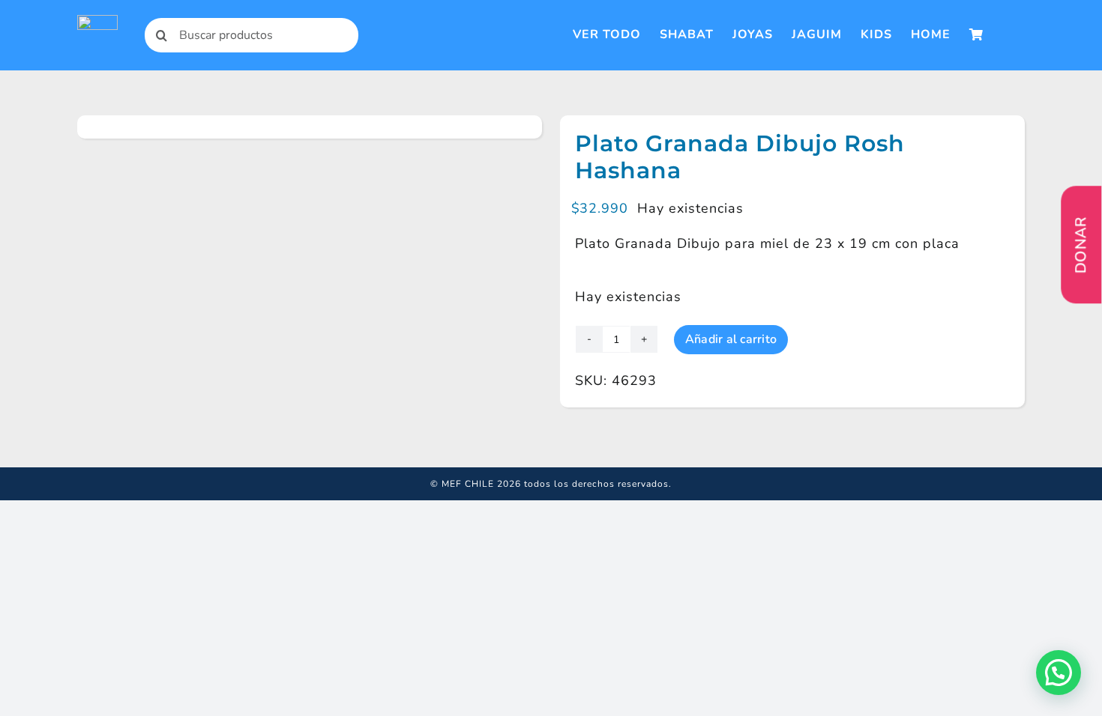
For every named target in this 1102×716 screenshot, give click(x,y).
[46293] (207, 127)
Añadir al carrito (731, 339)
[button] (1058, 672)
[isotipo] (97, 22)
